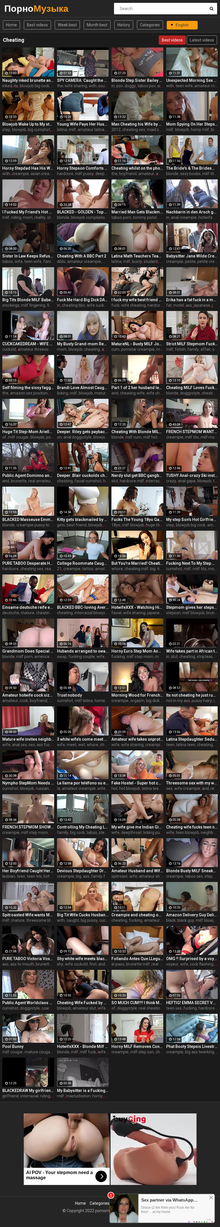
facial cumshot (87, 481)
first (93, 964)
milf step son (142, 1052)
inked (7, 86)
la (58, 788)
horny (97, 1096)
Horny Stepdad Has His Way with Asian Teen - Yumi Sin (28, 168)
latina (62, 129)
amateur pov (106, 568)
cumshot (174, 568)
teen (170, 744)
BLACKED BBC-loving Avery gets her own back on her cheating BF (83, 607)
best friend (77, 525)
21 (59, 568)
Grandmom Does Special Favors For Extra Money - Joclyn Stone (28, 651)
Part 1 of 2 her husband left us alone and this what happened (137, 387)
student (151, 261)
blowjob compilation (89, 217)
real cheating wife (155, 1008)
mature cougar (38, 1052)
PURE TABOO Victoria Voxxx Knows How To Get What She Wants (28, 958)
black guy (185, 920)
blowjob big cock (34, 86)
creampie (20, 173)
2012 (116, 129)
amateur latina (91, 129)
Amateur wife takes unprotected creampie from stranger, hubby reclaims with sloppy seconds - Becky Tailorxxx (137, 739)
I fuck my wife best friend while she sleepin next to (137, 300)
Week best (67, 25)
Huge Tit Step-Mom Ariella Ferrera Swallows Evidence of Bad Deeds (28, 431)
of (4, 437)
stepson (173, 612)
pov (119, 86)
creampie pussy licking (36, 525)
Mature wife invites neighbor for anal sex (28, 739)
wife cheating (133, 305)
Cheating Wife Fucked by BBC (83, 1002)
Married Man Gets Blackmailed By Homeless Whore (137, 212)
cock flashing (201, 964)
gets (61, 525)
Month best (97, 25)
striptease (206, 656)
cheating (92, 349)
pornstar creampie (138, 349)
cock (24, 700)
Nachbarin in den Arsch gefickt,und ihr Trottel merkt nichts (192, 212)
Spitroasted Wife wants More (28, 915)
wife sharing (76, 86)
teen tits (34, 876)
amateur (146, 173)
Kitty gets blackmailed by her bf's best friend (83, 519)
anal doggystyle (77, 437)
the (60, 86)
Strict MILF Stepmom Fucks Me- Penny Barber (192, 344)
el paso (117, 964)
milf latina (84, 700)
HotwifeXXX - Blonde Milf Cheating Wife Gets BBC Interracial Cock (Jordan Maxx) (83, 1046)
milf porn (24, 656)
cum (115, 349)
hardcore (65, 173)
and (114, 393)
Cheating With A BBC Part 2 (81, 256)
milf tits (209, 173)
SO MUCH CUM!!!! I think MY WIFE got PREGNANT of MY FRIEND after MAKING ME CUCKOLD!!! (137, 1002)
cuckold (9, 349)
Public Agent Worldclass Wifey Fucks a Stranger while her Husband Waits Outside (28, 1002)
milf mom (209, 437)
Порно (19, 8)
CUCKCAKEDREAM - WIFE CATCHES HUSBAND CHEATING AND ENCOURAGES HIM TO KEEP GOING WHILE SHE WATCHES (28, 344)
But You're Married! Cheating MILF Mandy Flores (137, 563)
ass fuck (44, 744)
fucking (118, 656)
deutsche (10, 612)
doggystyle (190, 393)
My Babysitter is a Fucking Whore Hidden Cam (83, 1090)
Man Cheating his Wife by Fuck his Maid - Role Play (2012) (137, 124)
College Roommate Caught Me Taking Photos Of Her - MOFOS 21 (83, 563)
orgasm (137, 700)
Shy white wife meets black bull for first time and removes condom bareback (83, 958)
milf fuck (88, 1052)
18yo (115, 525)
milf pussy (84, 173)
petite (190, 261)
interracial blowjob (90, 612)
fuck (115, 305)
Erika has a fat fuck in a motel (192, 300)
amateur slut (84, 1008)
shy (60, 964)
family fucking (104, 876)
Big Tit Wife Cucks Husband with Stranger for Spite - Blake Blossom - (83, 915)
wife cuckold (98, 305)
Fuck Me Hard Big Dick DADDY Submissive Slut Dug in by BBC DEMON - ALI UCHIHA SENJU (83, 300)
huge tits (154, 525)
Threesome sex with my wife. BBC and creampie (192, 783)
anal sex (19, 744)
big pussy (89, 920)
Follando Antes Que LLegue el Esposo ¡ (137, 958)
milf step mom (140, 656)
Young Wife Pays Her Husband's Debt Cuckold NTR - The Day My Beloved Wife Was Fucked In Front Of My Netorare (83, 124)
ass (189, 305)
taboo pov (147, 86)
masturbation (78, 1096)
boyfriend (128, 173)
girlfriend (10, 1096)
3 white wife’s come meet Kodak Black (83, 739)
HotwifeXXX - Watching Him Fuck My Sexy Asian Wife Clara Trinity (137, 607)
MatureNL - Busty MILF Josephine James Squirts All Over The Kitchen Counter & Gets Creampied (137, 344)
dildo (61, 261)
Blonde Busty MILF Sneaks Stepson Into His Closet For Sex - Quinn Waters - (192, 871)
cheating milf (136, 568)
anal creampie (184, 217)
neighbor (209, 832)
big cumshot (39, 129)
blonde (172, 173)
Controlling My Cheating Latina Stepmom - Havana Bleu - (83, 827)
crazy (171, 481)
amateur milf (206, 86)
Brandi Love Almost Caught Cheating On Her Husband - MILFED (83, 387)
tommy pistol (145, 217)
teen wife (184, 86)
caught (72, 920)
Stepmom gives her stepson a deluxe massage (192, 607)
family (49, 261)
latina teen (185, 744)
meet (71, 744)
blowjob (19, 129)
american (43, 656)
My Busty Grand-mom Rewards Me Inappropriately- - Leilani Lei (83, 344)
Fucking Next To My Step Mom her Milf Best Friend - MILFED (192, 563)
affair (206, 349)
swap (62, 656)
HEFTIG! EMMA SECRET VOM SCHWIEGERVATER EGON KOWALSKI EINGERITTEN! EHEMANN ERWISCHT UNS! (192, 1002)
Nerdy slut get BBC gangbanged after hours (137, 475)
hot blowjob (129, 788)
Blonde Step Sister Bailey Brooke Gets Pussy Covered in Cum (137, 80)
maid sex (155, 129)
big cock (77, 832)
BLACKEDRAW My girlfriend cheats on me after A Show (28, 1090)
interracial (155, 481)
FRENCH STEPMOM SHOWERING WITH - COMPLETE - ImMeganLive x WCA (28, 827)
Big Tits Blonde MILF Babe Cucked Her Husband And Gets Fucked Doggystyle (28, 300)
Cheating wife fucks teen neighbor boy (192, 827)
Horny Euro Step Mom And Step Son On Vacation (137, 651)
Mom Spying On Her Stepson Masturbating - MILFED (192, 124)
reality (40, 217)
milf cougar (18, 437)
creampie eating (160, 744)
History (123, 25)
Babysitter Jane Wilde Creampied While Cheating (192, 256)
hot (114, 788)
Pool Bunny (12, 1046)
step (6, 129)
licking (62, 393)
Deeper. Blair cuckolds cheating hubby (83, 475)
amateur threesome (36, 349)
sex (32, 744)
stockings (10, 305)
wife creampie (187, 788)
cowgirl (48, 1008)
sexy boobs (190, 173)
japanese (202, 305)
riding (16, 217)
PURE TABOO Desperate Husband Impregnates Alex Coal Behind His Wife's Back (28, 563)
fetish (180, 349)
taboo (7, 261)
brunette (19, 481)
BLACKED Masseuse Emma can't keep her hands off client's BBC (28, 519)
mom (28, 217)
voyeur (172, 964)
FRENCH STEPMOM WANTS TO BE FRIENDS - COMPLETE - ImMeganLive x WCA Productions (192, 431)
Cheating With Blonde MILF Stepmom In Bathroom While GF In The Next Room (137, 431)
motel (178, 305)
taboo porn (121, 217)
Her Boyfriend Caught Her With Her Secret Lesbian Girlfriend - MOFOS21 (28, 871)
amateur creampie (84, 261)
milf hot (150, 437)
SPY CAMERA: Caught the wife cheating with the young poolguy (83, 80)
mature (27, 612)
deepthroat (105, 173)
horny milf (200, 129)
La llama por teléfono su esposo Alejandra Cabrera (83, 783)
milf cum (133, 437)
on (59, 437)
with (93, 86)
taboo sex (194, 876)
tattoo (87, 568)
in (113, 86)
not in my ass (178, 700)
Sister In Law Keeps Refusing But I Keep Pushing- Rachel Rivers (28, 256)
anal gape (187, 481)
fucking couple (81, 656)
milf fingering (33, 305)
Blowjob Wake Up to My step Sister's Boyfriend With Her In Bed (28, 124)
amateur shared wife (158, 876)
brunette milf (138, 964)
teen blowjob (187, 832)
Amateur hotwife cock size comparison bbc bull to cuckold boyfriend (28, 695)
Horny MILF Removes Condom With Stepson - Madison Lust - (137, 1046)
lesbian (8, 876)
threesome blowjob (43, 920)
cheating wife (132, 393)
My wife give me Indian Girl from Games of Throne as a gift (137, 827)
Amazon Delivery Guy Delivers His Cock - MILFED (192, 915)
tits (160, 568)
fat (169, 305)
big (153, 568)
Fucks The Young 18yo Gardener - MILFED (137, 519)
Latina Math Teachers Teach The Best (137, 256)
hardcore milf (132, 481)
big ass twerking (199, 1052)
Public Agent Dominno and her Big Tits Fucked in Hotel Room (28, 475)
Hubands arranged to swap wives (83, 651)
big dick (153, 700)
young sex (107, 86)
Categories (150, 25)
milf (72, 129)
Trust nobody (69, 695)
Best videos (37, 25)
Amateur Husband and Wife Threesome (137, 871)
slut (114, 481)
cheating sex (133, 129)
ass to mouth (22, 964)
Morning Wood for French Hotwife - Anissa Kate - (137, 695)
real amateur (40, 481)
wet (81, 744)
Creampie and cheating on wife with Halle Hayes (137, 915)
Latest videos (202, 40)
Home (11, 25)
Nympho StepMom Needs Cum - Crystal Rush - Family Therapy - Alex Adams (28, 783)
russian (42, 788)
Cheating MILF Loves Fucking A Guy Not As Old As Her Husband (192, 387)
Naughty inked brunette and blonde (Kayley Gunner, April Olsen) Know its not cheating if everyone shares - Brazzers (28, 80)
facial (116, 612)
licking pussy (154, 832)
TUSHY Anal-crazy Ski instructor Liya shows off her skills (192, 475)
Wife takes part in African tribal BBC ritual (192, 651)
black (171, 920)
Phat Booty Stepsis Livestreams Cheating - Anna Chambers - (192, 1046)
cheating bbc (73, 305)
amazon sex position (29, 393)
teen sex (174, 1008)
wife (19, 261)
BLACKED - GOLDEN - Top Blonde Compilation (83, 212)
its (16, 86)
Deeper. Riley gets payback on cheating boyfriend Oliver (83, 431)
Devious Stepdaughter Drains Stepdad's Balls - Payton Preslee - (83, 871)
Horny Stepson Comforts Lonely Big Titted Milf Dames (83, 168)
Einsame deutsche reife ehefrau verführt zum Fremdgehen (28, 607)
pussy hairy (202, 700)
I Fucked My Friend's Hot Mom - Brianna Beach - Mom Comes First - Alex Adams (28, 212)
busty (137, 261)
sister (162, 86)
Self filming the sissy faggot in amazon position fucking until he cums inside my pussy (28, 387)
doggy (130, 86)
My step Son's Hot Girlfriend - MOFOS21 (192, 519)
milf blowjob (133, 525)
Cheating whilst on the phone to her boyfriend (137, 168)
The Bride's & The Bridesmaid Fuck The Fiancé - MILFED (192, 168)
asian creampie (44, 173)
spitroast (119, 876)
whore (117, 568)
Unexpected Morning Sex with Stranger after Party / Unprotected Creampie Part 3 (192, 80)
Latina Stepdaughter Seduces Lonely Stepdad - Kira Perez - (192, 739)
